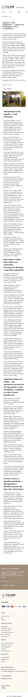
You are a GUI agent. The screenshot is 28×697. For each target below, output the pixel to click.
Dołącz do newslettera (8, 585)
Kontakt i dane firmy (5, 616)
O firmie (3, 620)
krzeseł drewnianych (16, 431)
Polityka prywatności (5, 651)
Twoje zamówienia (5, 657)
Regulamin (3, 649)
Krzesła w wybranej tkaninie (7, 643)
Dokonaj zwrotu (4, 636)
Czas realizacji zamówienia (7, 632)
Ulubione (3, 661)
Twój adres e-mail (5, 581)
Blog (10, 16)
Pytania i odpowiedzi (5, 647)
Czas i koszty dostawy (6, 630)
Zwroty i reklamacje (5, 634)
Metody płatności (5, 626)
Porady (9, 88)
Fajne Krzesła (5, 16)
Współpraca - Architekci (6, 628)
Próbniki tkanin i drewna (6, 645)
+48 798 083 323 (20, 7)
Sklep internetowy (13, 696)
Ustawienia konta (4, 659)
